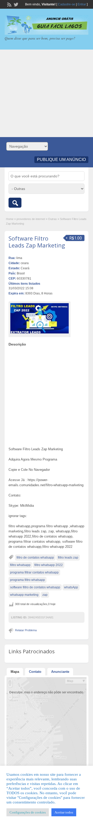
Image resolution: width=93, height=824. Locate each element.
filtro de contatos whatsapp (35, 557)
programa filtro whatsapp (27, 580)
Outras (52, 219)
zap (45, 595)
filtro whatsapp (20, 565)
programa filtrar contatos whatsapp (34, 572)
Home (9, 219)
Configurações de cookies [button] (28, 812)
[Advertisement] (46, 93)
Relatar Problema (26, 630)
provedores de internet (31, 219)
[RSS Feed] (9, 4)
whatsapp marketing (24, 595)
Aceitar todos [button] (64, 812)
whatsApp (71, 587)
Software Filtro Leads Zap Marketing (37, 241)
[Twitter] (15, 4)
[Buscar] (15, 203)
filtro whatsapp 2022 (48, 565)
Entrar (82, 4)
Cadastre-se (66, 4)
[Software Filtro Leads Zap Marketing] (39, 318)
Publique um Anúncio (61, 159)
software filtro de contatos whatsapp (35, 587)
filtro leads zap (68, 557)
